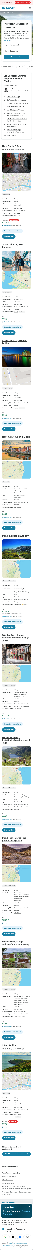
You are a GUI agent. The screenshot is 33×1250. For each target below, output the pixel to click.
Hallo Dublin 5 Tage (13, 97)
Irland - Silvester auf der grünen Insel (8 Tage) (17, 125)
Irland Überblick (8, 67)
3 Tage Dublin (11, 135)
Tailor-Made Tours (19, 1016)
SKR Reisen (17, 604)
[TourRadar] (8, 8)
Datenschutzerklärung (7, 1245)
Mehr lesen (7, 40)
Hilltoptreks (17, 809)
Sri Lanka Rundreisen (9, 1176)
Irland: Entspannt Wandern (15, 110)
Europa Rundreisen (8, 1183)
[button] (16, 226)
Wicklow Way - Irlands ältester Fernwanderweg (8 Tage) (16, 114)
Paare (11, 12)
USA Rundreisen (7, 1180)
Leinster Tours (5, 12)
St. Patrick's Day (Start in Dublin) (17, 103)
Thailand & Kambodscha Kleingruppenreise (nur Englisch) (16, 1193)
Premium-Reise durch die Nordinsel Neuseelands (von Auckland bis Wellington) (16, 1187)
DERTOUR (17, 507)
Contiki (16, 312)
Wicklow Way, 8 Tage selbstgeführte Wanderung (15, 131)
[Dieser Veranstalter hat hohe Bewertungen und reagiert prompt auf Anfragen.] (24, 604)
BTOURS (17, 215)
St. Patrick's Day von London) (16, 100)
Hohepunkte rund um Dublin (16, 106)
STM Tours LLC (18, 1114)
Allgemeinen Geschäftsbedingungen (17, 1243)
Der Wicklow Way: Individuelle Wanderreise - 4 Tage (17, 120)
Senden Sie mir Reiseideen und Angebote (16, 1230)
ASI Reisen (17, 708)
